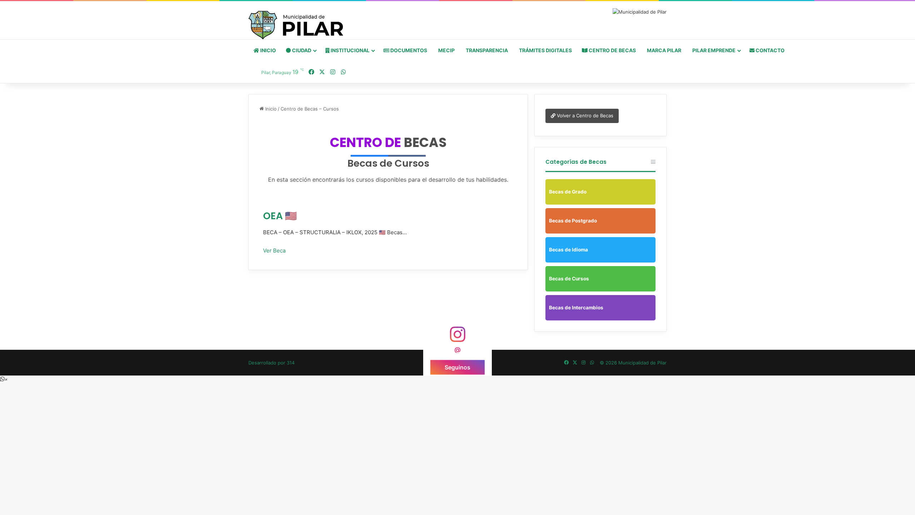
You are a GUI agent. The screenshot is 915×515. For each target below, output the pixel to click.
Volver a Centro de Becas (584, 115)
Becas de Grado (568, 192)
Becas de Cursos (569, 278)
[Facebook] (311, 72)
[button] (4, 379)
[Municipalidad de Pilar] (295, 25)
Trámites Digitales (545, 50)
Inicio (267, 50)
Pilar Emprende (713, 50)
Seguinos (457, 367)
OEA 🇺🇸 (280, 215)
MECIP (446, 50)
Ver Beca (274, 250)
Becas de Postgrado (573, 221)
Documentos (408, 50)
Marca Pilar (663, 50)
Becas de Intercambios (576, 307)
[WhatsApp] (343, 72)
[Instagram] (332, 72)
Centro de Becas (612, 50)
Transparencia (486, 50)
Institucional (350, 50)
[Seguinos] (457, 337)
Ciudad (301, 50)
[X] (322, 72)
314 (291, 363)
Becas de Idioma (568, 249)
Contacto (770, 50)
